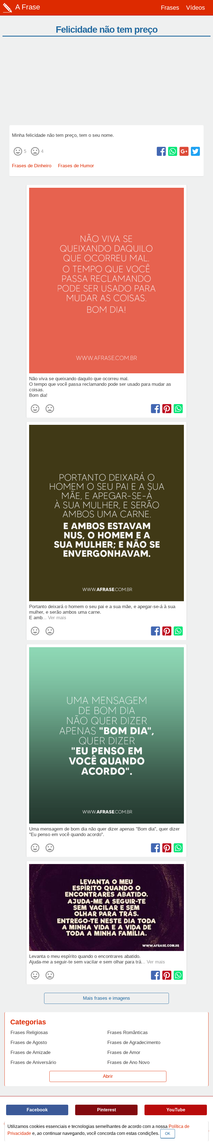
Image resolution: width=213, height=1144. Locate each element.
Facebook (37, 1109)
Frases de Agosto (29, 1042)
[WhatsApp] (173, 151)
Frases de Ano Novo (128, 1062)
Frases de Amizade (30, 1052)
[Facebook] (161, 151)
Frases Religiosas (29, 1032)
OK (167, 1134)
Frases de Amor (123, 1052)
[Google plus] (184, 151)
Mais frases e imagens (106, 998)
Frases (170, 7)
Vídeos (195, 7)
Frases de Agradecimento (133, 1042)
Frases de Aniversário (33, 1062)
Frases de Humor (76, 165)
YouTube (175, 1109)
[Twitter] (195, 151)
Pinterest (106, 1109)
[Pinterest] (167, 408)
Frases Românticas (127, 1032)
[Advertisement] (106, 83)
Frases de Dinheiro (31, 165)
